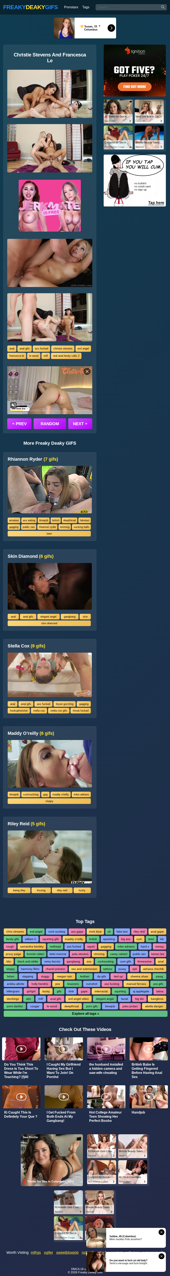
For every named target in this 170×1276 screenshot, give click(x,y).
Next (80, 423)
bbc (8, 961)
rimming (64, 527)
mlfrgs (36, 1252)
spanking (109, 939)
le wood (33, 355)
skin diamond (49, 623)
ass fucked (41, 348)
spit (134, 969)
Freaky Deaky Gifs (90, 1272)
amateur (14, 520)
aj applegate (141, 991)
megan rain (64, 976)
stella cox (39, 710)
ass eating (29, 520)
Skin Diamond (30, 556)
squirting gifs (50, 939)
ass (89, 961)
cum (139, 939)
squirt (91, 946)
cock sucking (56, 931)
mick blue (95, 931)
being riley (19, 890)
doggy (45, 976)
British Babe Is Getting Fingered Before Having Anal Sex (147, 1071)
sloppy (49, 801)
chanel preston (55, 969)
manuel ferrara (136, 983)
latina (159, 991)
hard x (145, 946)
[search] (163, 7)
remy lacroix (52, 961)
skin (85, 616)
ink (162, 939)
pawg (159, 976)
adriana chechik (153, 969)
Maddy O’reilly (31, 733)
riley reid (62, 890)
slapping (27, 976)
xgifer (48, 1252)
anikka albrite (15, 983)
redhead (55, 946)
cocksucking (30, 794)
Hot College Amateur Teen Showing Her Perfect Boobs (105, 1116)
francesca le (16, 355)
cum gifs (125, 961)
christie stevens (62, 348)
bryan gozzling (64, 704)
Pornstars (71, 7)
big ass (125, 939)
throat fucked (81, 710)
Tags (85, 7)
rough (10, 946)
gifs (59, 991)
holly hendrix (40, 983)
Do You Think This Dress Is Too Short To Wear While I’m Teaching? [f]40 (21, 1071)
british (55, 520)
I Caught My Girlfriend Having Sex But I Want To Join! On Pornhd (64, 1071)
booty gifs (12, 939)
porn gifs (92, 1006)
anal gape (157, 931)
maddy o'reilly (60, 794)
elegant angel (48, 616)
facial (124, 998)
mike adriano (81, 794)
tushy (82, 890)
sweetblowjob (67, 1252)
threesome (144, 961)
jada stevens (80, 954)
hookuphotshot (19, 710)
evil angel (83, 348)
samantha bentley (32, 946)
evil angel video (78, 998)
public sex (29, 527)
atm (28, 998)
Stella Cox (26, 645)
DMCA (75, 1269)
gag (45, 794)
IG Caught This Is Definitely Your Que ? (20, 1114)
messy (159, 946)
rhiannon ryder (47, 527)
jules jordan (130, 1006)
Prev (19, 423)
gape (84, 991)
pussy (122, 969)
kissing (41, 890)
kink (71, 991)
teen (49, 533)
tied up (118, 976)
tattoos (107, 969)
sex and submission (84, 969)
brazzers (73, 983)
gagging (13, 527)
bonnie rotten (35, 954)
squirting (120, 991)
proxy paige (13, 954)
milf (46, 355)
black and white (28, 961)
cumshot (91, 983)
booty (46, 991)
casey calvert (118, 954)
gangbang (69, 616)
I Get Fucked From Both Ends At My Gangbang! (61, 1116)
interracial (101, 991)
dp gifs (101, 976)
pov (57, 983)
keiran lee (157, 954)
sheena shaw (139, 976)
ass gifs (158, 983)
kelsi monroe (58, 954)
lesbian (84, 976)
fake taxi (122, 931)
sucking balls (81, 527)
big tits (139, 998)
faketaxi (84, 520)
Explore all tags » (85, 1013)
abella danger (154, 1006)
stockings (13, 998)
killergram (13, 991)
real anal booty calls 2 (66, 355)
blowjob (43, 520)
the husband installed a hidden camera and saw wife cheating (106, 1069)
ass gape (77, 931)
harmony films (30, 969)
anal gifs (24, 348)
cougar (34, 1006)
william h (30, 939)
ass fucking (111, 983)
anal (11, 348)
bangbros (157, 998)
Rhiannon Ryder (33, 459)
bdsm (10, 976)
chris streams (15, 931)
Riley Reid (26, 823)
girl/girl (31, 991)
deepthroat (69, 520)
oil (109, 931)
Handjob (138, 1112)
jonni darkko (15, 1006)
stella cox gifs (58, 710)
